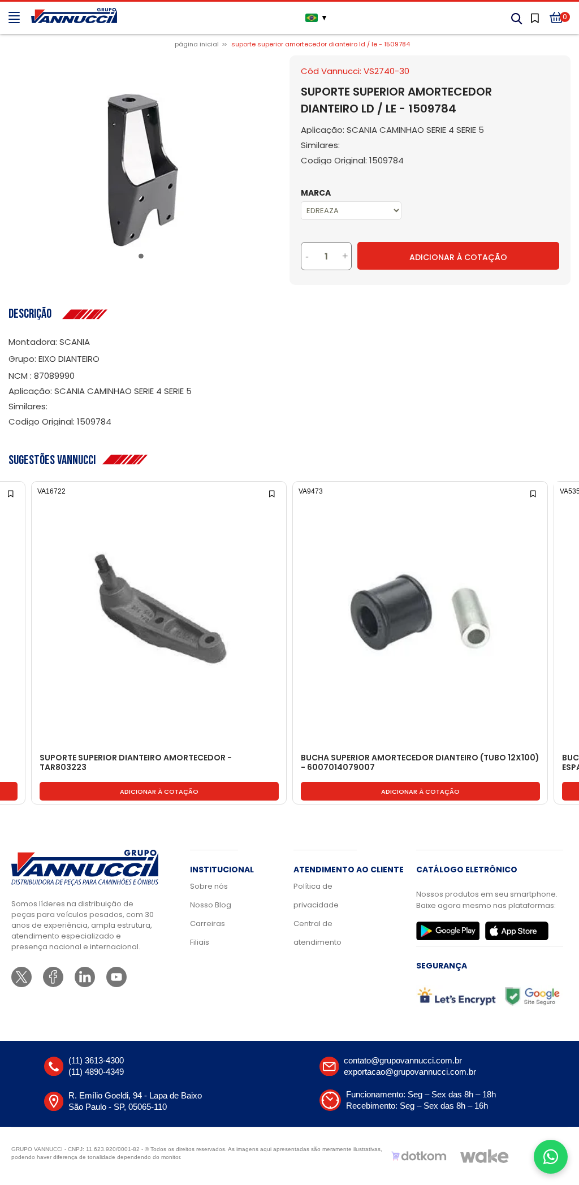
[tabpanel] (143, 170)
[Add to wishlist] (11, 492)
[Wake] (484, 1156)
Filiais (199, 942)
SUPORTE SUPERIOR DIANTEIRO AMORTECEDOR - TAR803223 (136, 763)
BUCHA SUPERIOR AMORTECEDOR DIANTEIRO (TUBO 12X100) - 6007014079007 (420, 763)
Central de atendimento (317, 933)
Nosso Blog (210, 904)
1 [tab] (143, 258)
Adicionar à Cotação (458, 257)
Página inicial (197, 44)
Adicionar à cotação (159, 791)
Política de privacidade (316, 895)
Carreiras (207, 923)
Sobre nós (209, 886)
